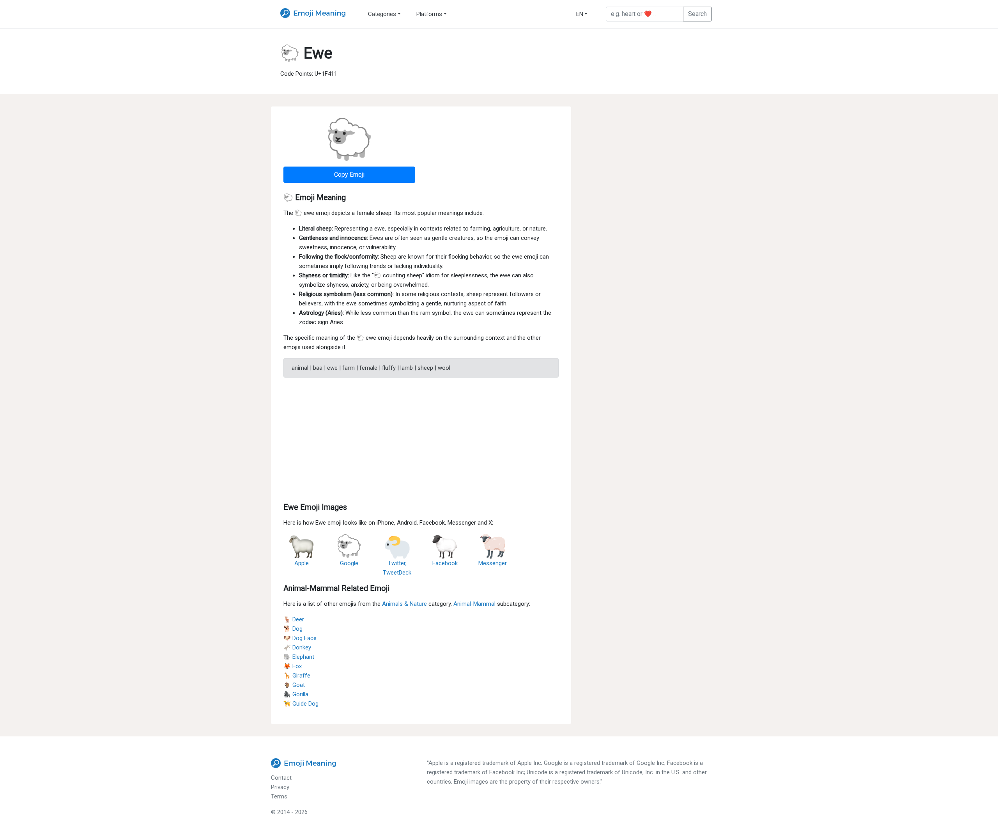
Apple (301, 563)
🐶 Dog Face (300, 638)
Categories (382, 14)
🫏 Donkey (297, 647)
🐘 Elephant (298, 656)
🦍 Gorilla (295, 694)
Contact (281, 777)
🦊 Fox (292, 666)
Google (349, 563)
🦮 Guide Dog (301, 703)
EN (579, 14)
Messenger (492, 563)
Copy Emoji (349, 174)
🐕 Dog (293, 628)
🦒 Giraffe (296, 675)
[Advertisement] (421, 438)
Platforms (429, 14)
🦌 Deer (293, 619)
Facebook (445, 563)
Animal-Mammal (474, 603)
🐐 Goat (294, 684)
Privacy (280, 787)
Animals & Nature (404, 603)
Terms (279, 796)
